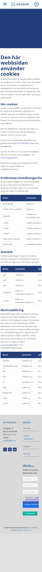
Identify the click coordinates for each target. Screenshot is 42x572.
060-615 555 (11, 434)
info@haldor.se (9, 440)
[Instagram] (10, 449)
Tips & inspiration (28, 437)
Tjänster (27, 428)
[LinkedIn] (15, 449)
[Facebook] (5, 449)
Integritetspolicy (16, 530)
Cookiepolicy (33, 528)
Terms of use (27, 530)
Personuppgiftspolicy (9, 158)
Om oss (27, 454)
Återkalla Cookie (27, 143)
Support (27, 446)
